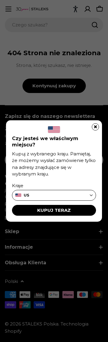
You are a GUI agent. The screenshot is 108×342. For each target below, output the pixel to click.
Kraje (17, 185)
